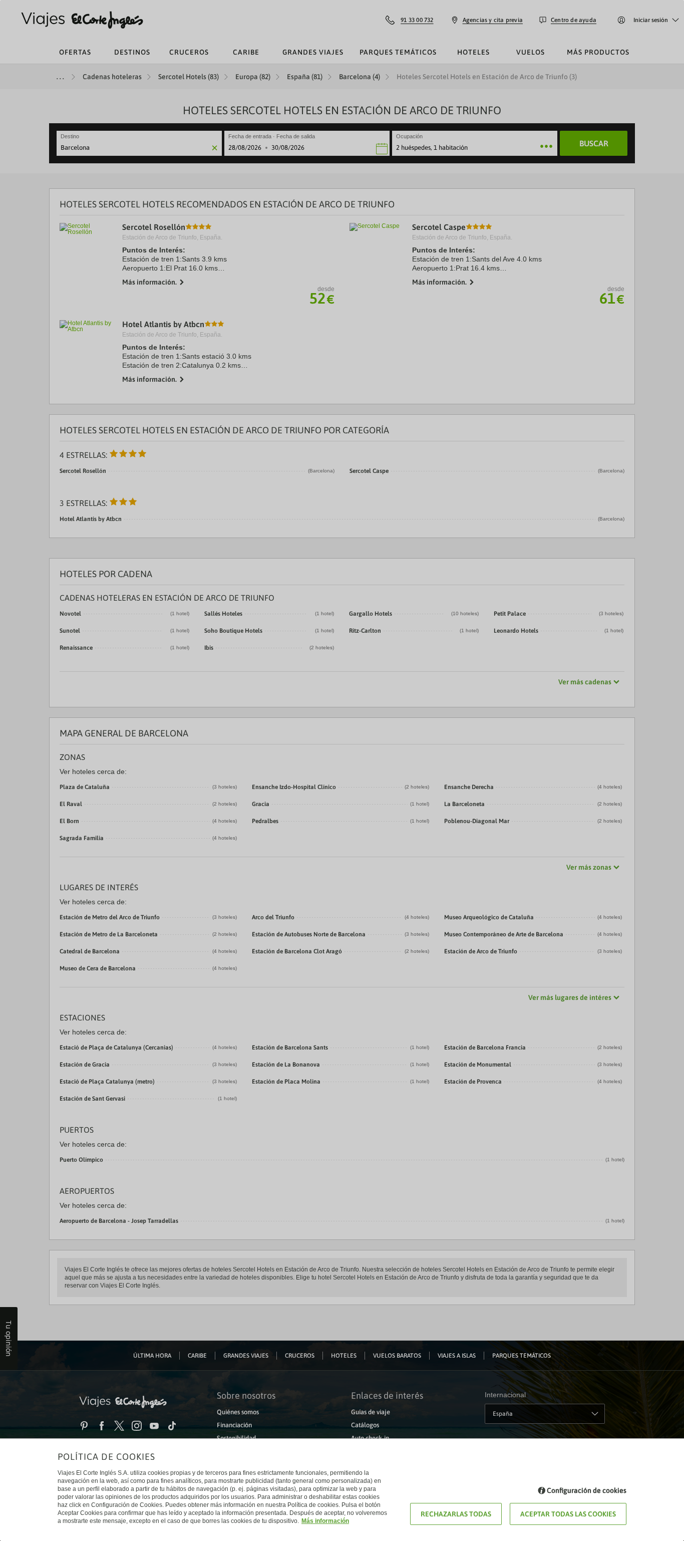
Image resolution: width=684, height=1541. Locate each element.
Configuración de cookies (586, 1490)
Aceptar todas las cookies (568, 1514)
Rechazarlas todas (456, 1514)
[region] (342, 770)
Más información (325, 1520)
